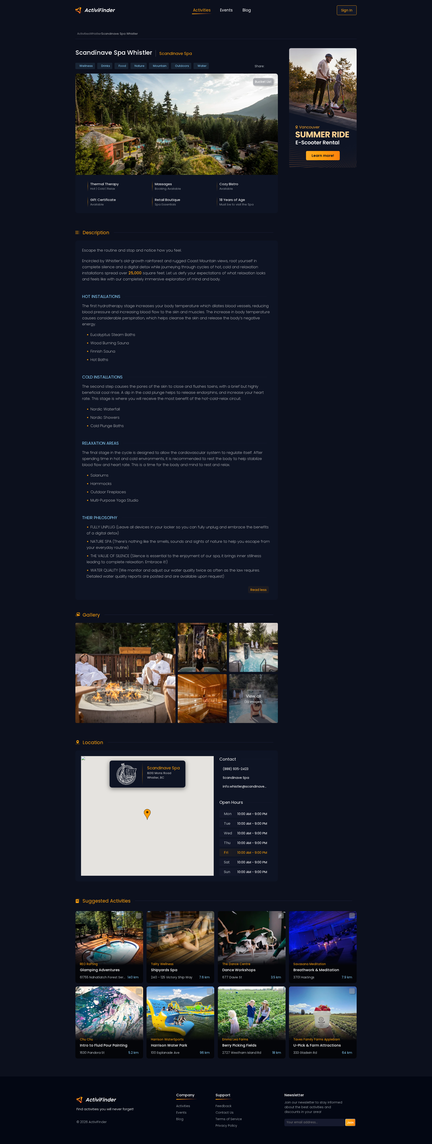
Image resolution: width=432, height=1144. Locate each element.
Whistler (95, 34)
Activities (83, 34)
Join (350, 1122)
